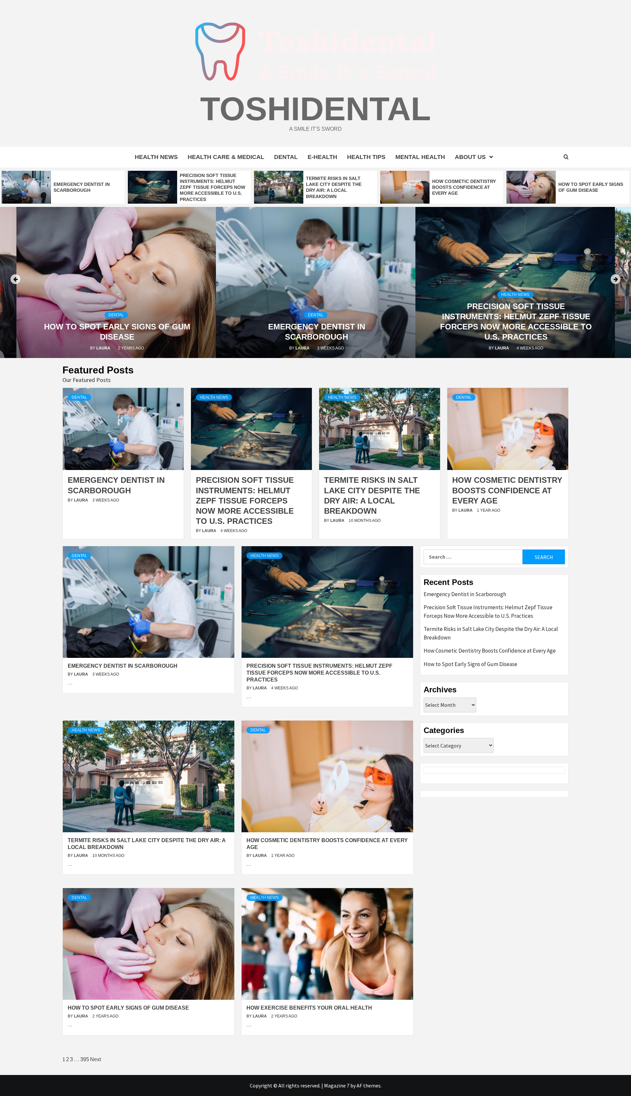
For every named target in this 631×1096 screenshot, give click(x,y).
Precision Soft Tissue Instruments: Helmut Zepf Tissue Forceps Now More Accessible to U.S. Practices (212, 187)
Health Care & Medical (226, 157)
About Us (470, 157)
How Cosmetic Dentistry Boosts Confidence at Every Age (464, 187)
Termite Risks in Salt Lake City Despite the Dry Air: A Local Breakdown (491, 633)
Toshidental (315, 108)
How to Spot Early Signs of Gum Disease (128, 1008)
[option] (63, 187)
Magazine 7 (336, 1085)
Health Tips (366, 157)
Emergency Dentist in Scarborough (122, 666)
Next (95, 1059)
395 (84, 1059)
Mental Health (420, 157)
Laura (103, 348)
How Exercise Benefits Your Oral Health (309, 1008)
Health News (156, 157)
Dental (286, 157)
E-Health (322, 157)
